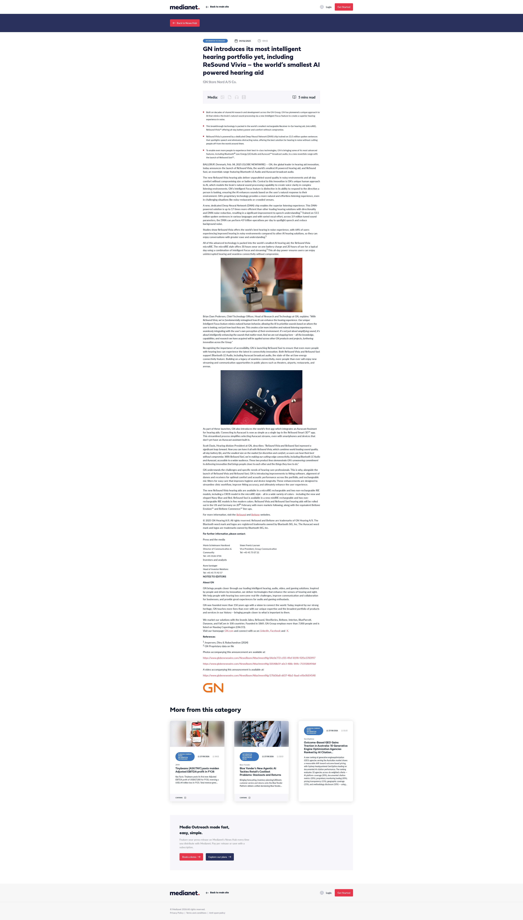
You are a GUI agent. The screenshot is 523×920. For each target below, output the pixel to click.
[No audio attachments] (237, 97)
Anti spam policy (217, 912)
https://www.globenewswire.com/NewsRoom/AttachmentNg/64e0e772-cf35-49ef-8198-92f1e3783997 (259, 657)
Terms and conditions (196, 912)
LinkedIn (264, 630)
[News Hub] (185, 7)
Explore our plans (218, 857)
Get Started (343, 7)
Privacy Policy (176, 912)
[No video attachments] (244, 97)
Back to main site (219, 7)
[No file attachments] (229, 97)
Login (329, 7)
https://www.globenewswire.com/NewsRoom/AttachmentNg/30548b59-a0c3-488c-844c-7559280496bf (259, 663)
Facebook (275, 630)
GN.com (229, 630)
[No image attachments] (222, 97)
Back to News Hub (187, 23)
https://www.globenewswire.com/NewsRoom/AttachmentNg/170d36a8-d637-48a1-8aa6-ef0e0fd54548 (259, 675)
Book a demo (189, 857)
